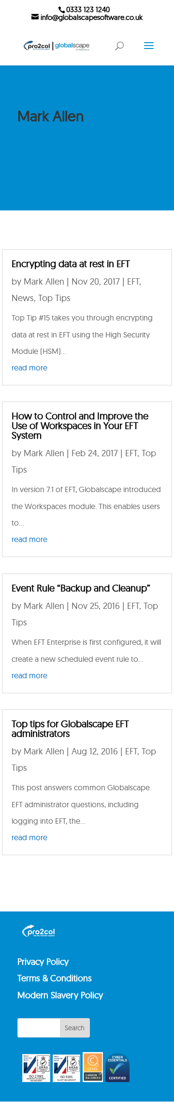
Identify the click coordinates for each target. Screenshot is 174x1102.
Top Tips (54, 297)
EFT (133, 281)
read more (29, 367)
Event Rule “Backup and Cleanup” (81, 588)
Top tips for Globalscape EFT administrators (70, 728)
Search (75, 1027)
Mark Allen (45, 281)
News (23, 297)
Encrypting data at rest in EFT (71, 263)
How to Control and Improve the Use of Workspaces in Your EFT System (80, 425)
